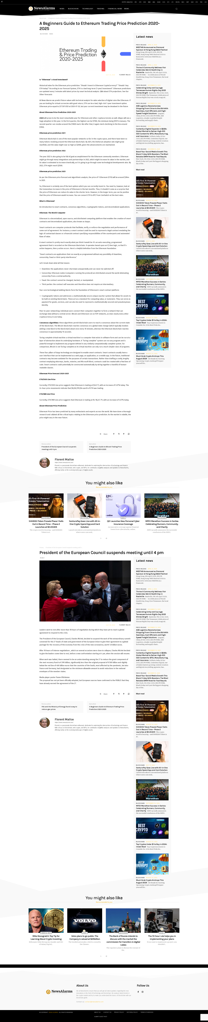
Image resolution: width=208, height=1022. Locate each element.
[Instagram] (142, 992)
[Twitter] (119, 434)
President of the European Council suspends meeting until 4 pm (59, 448)
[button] (176, 9)
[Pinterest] (124, 434)
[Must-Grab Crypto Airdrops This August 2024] (152, 340)
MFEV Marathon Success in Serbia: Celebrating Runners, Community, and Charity (151, 284)
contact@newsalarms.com (94, 1002)
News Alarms (53, 1012)
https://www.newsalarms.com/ (64, 462)
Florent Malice (125, 74)
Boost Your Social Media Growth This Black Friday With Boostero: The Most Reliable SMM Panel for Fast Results (152, 154)
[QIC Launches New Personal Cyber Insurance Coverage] (123, 505)
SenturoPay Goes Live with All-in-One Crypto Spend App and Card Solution (84, 524)
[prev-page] (101, 538)
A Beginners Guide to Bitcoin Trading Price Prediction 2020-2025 (105, 448)
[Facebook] (114, 434)
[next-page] (106, 538)
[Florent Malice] (45, 464)
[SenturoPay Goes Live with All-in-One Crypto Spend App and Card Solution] (152, 227)
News (51, 34)
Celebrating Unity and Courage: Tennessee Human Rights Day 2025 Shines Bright (151, 90)
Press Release (141, 44)
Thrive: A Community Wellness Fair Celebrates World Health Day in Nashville (151, 70)
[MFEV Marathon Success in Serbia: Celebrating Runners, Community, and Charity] (152, 265)
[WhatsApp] (129, 434)
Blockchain (42, 18)
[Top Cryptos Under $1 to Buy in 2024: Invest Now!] (152, 304)
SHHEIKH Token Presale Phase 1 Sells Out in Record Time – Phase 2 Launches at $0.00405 (151, 205)
